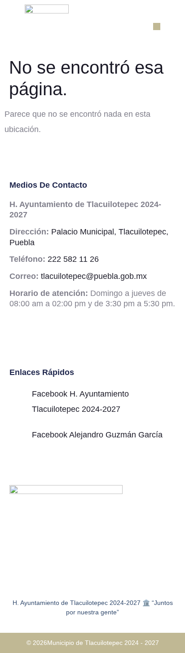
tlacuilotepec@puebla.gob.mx (94, 276)
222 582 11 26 (73, 259)
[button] (157, 27)
